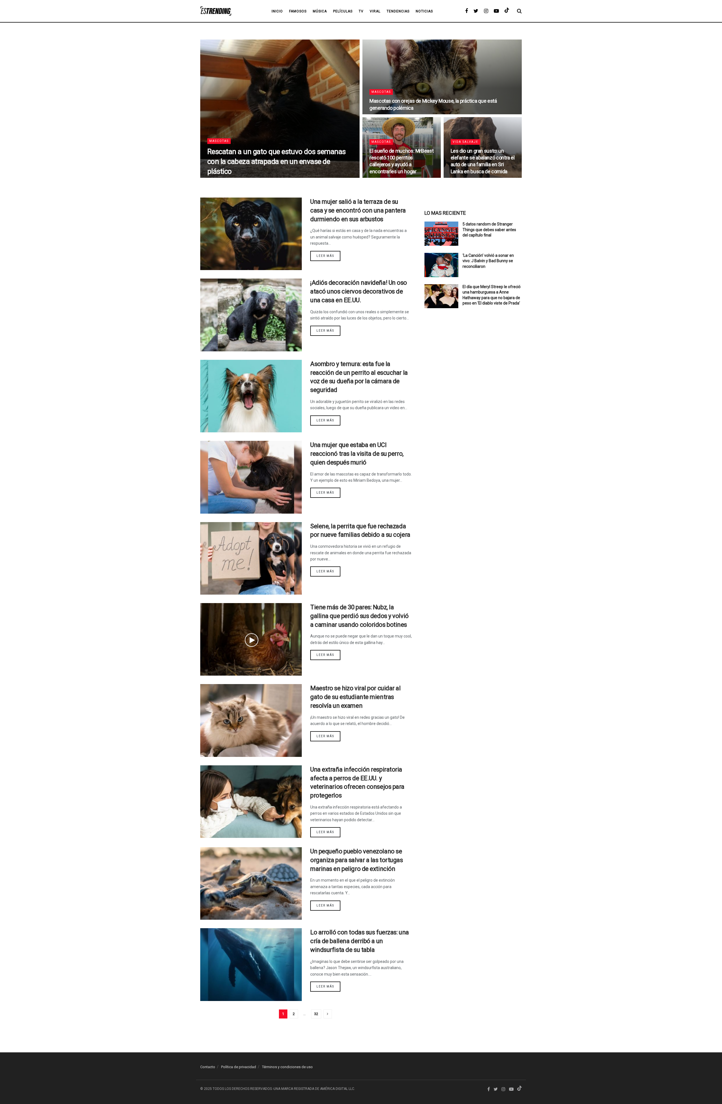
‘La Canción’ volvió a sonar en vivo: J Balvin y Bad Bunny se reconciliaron (488, 261)
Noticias (424, 11)
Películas (343, 11)
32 (316, 1014)
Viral (375, 11)
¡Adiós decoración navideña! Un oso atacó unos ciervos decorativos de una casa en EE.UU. (358, 291)
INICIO (277, 11)
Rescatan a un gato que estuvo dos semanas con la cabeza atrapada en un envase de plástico (276, 161)
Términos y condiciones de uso (287, 1067)
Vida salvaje (465, 141)
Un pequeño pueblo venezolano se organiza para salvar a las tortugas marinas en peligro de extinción (356, 860)
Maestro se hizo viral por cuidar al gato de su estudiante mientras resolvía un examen (355, 697)
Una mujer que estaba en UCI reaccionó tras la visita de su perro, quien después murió (357, 453)
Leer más (325, 255)
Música (320, 11)
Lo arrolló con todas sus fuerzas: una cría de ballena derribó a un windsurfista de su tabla (359, 941)
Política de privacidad (238, 1067)
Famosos (298, 11)
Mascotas (219, 141)
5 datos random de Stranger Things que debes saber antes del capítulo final (489, 229)
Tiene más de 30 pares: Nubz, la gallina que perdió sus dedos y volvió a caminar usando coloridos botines (359, 616)
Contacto (207, 1067)
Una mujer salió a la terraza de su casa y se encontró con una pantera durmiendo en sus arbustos (358, 210)
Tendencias (398, 11)
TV (361, 11)
